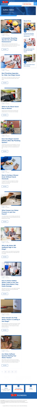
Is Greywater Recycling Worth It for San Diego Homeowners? (9, 40)
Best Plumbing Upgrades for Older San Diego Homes (11, 74)
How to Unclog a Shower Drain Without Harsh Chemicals (10, 177)
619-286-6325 (27, 4)
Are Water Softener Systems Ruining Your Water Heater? (9, 355)
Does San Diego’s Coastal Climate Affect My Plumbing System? (11, 140)
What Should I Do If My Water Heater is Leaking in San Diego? (11, 319)
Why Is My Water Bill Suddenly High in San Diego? (9, 247)
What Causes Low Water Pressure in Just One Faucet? (10, 212)
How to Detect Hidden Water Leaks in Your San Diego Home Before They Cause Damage (10, 283)
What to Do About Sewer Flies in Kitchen (10, 107)
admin (3, 35)
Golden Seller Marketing (23, 405)
